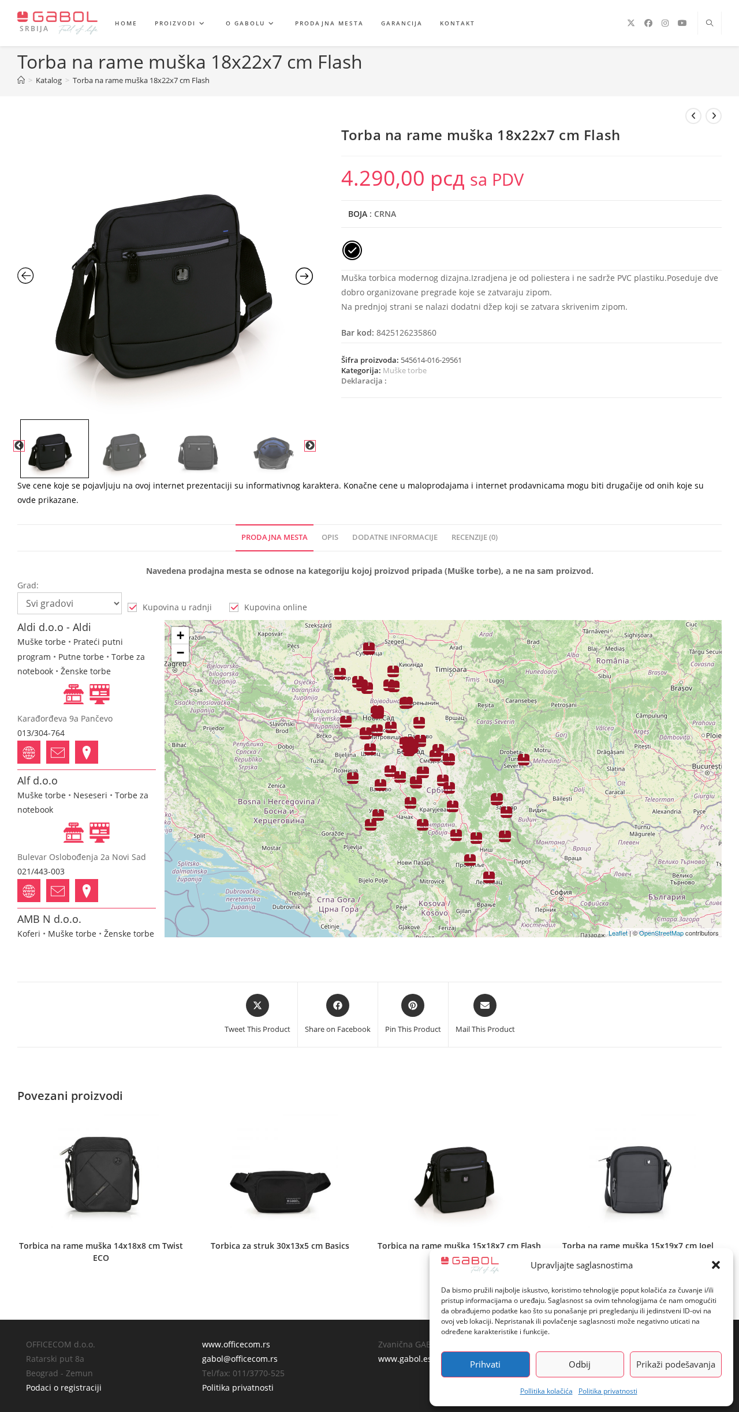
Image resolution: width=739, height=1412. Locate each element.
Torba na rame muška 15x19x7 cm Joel (638, 1245)
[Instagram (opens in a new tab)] (665, 23)
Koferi (28, 933)
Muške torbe (405, 370)
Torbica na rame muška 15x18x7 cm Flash (459, 1245)
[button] (716, 1265)
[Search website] (709, 23)
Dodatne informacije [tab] (395, 537)
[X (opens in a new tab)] (631, 23)
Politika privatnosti (607, 1391)
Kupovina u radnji (177, 607)
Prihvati (485, 1364)
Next (310, 446)
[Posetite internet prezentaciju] (28, 752)
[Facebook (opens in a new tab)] (648, 23)
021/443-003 (41, 871)
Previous (19, 446)
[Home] (21, 80)
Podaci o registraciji (64, 1387)
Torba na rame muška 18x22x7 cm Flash (141, 80)
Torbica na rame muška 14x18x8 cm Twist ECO (101, 1251)
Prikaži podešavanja (675, 1364)
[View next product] (714, 116)
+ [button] (180, 635)
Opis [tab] (330, 537)
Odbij (580, 1364)
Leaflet (618, 932)
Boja (357, 213)
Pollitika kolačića (546, 1391)
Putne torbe (81, 656)
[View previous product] (693, 116)
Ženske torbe (86, 671)
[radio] (352, 250)
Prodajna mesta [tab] (274, 537)
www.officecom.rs (236, 1344)
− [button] (180, 652)
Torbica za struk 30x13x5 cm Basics (280, 1245)
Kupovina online (275, 607)
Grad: (28, 585)
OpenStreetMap (661, 932)
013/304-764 (41, 732)
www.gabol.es (405, 1358)
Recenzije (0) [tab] (474, 537)
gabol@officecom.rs (240, 1358)
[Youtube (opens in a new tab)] (682, 23)
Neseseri (90, 795)
